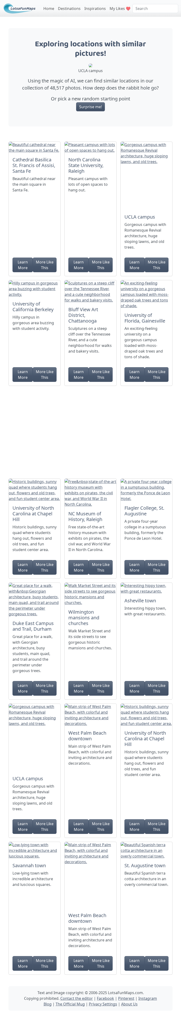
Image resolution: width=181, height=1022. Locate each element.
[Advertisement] (90, 430)
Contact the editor (76, 998)
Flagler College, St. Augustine (144, 511)
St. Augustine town (144, 865)
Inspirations (95, 8)
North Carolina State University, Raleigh (85, 165)
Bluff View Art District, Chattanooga (83, 315)
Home (48, 8)
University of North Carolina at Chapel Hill (33, 513)
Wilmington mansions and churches (83, 617)
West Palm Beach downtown (87, 736)
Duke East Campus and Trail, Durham (33, 626)
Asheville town (140, 600)
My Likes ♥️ (120, 8)
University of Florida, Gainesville (144, 318)
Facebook (105, 998)
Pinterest (126, 998)
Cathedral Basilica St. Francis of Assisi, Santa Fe (33, 165)
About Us (129, 1004)
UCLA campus (139, 217)
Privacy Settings (103, 1004)
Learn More (23, 264)
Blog (48, 1004)
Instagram (147, 998)
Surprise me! (90, 106)
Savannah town (29, 865)
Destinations (69, 8)
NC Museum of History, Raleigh (85, 516)
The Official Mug (70, 1004)
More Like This (44, 264)
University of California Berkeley (32, 307)
